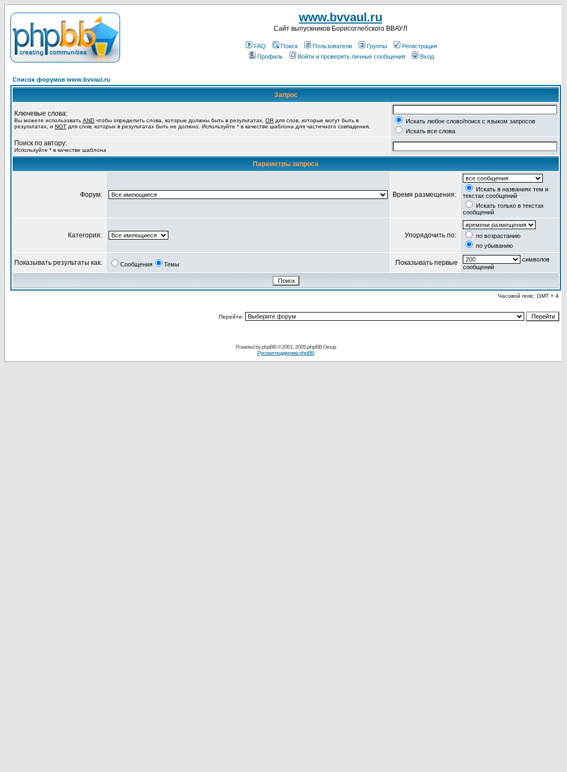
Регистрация (419, 46)
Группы (377, 46)
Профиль (270, 56)
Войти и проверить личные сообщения (351, 56)
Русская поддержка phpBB (285, 353)
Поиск (289, 46)
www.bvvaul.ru (340, 17)
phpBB (269, 347)
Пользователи (332, 46)
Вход (427, 56)
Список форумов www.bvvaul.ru (61, 79)
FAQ (260, 46)
